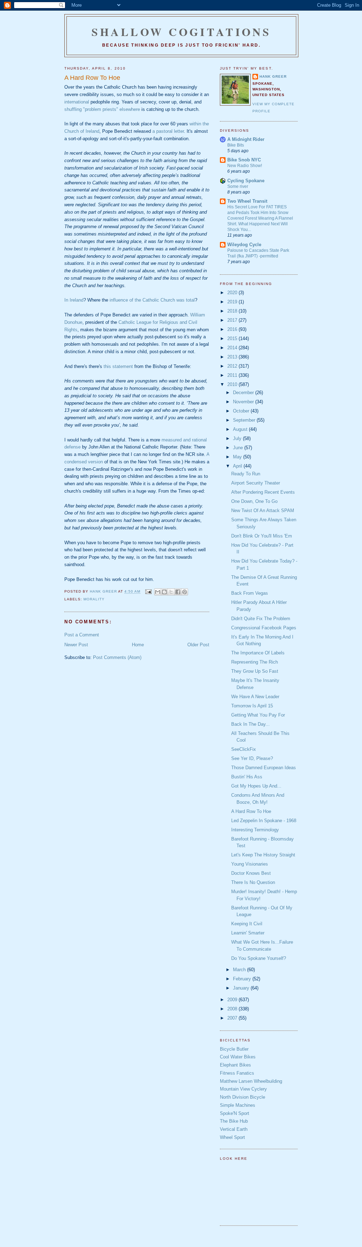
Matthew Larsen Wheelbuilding (251, 1081)
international (76, 102)
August (241, 429)
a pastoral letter (168, 131)
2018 (233, 311)
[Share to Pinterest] (184, 591)
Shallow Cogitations (181, 32)
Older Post (198, 644)
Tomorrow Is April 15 (252, 705)
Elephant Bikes (235, 1065)
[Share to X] (171, 591)
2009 (233, 999)
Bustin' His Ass (246, 776)
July (238, 438)
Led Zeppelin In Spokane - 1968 (263, 820)
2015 (233, 338)
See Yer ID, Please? (252, 758)
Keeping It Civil (246, 923)
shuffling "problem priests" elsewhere (102, 109)
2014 (233, 347)
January (242, 988)
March (240, 969)
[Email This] (157, 591)
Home (138, 644)
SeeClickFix (243, 749)
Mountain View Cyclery (243, 1089)
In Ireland (73, 300)
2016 (233, 329)
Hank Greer (273, 76)
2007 (233, 1018)
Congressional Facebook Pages (263, 627)
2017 (233, 320)
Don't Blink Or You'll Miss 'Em (261, 536)
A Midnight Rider (245, 139)
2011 (233, 375)
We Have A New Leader (255, 696)
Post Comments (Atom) (117, 657)
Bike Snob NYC (244, 159)
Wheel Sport (232, 1137)
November (244, 401)
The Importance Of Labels (258, 652)
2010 (233, 384)
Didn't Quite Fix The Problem (260, 618)
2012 (233, 366)
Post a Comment (81, 634)
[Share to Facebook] (177, 591)
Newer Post (76, 644)
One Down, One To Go (254, 501)
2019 (233, 301)
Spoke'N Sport (234, 1113)
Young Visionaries (249, 864)
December (244, 392)
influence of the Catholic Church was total (152, 300)
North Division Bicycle (242, 1097)
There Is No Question (253, 882)
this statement (118, 366)
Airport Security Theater (255, 483)
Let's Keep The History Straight (263, 854)
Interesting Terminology (255, 829)
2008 (233, 1008)
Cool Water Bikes (238, 1056)
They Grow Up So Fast (254, 671)
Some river (237, 186)
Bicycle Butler (234, 1049)
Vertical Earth (233, 1129)
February (242, 978)
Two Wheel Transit (247, 201)
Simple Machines (237, 1105)
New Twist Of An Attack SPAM (262, 510)
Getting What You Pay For (258, 715)
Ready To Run (245, 473)
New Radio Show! (244, 165)
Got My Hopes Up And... (256, 786)
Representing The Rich (254, 662)
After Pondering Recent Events (263, 492)
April (238, 466)
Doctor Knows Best (251, 873)
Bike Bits (235, 145)
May (238, 456)
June (238, 447)
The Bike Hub (234, 1121)
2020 (233, 292)
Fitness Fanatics (237, 1073)
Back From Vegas (249, 593)
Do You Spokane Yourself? (258, 958)
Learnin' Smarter (247, 933)
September (245, 420)
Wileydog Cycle (244, 244)
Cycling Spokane (245, 180)
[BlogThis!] (164, 591)
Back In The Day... (250, 724)
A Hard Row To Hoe (251, 811)
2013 (233, 357)
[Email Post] (148, 592)
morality (94, 599)
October (242, 411)
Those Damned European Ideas (263, 767)
